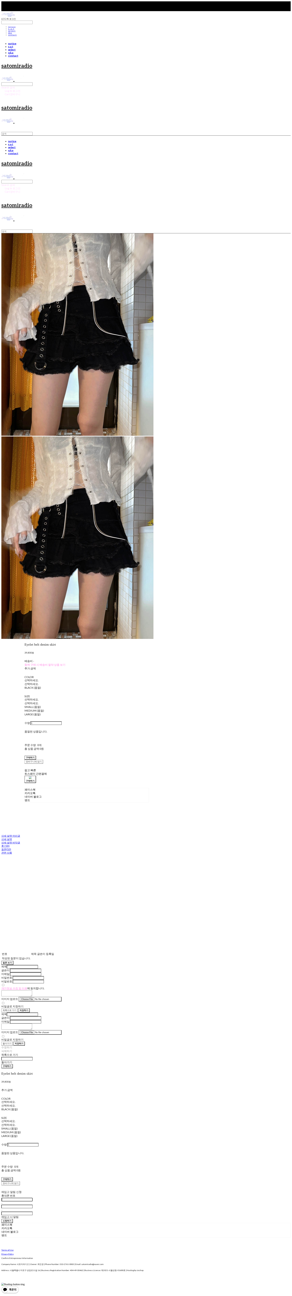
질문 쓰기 (7, 962)
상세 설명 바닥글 (10, 842)
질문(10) (6, 849)
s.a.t (11, 29)
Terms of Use (7, 1250)
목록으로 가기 (9, 1010)
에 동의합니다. (22, 988)
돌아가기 (7, 1043)
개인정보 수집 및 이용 (14, 988)
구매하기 (7, 1066)
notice (12, 27)
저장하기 (24, 1010)
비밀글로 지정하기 (12, 1006)
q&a (10, 33)
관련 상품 (6, 852)
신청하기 (7, 1220)
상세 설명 (6, 839)
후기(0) (5, 845)
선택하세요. (32, 680)
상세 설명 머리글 (10, 835)
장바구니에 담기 (11, 1183)
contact (12, 35)
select (12, 31)
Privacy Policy (7, 1254)
